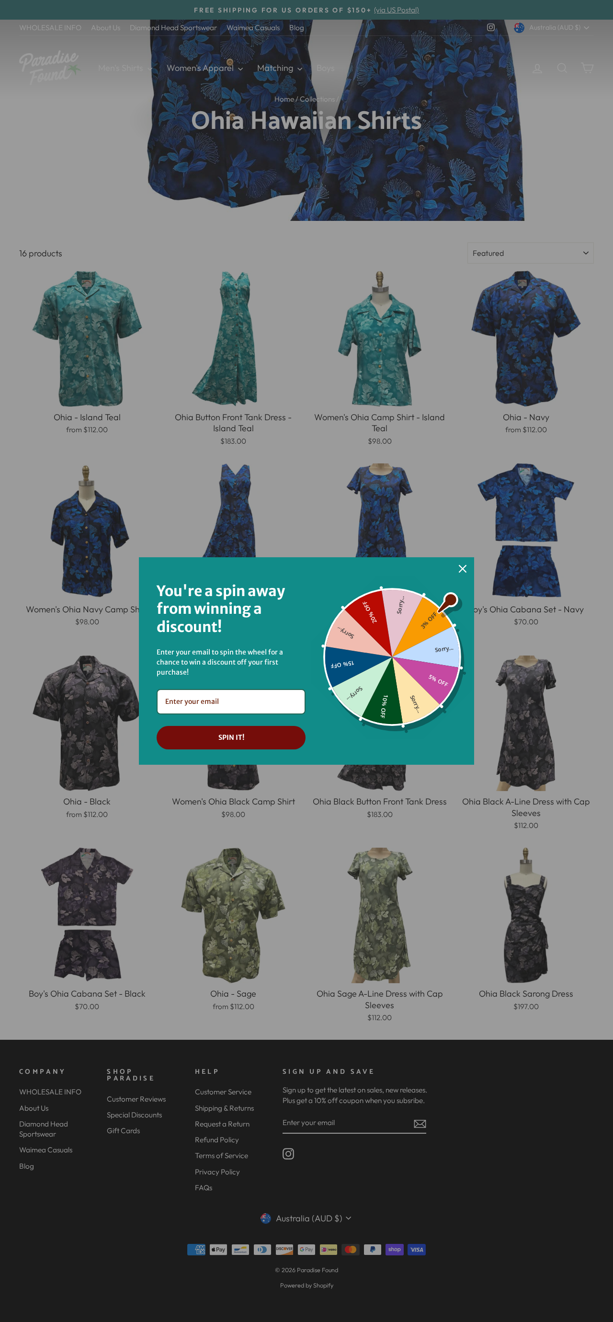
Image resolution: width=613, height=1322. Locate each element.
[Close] (462, 568)
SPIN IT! (231, 737)
